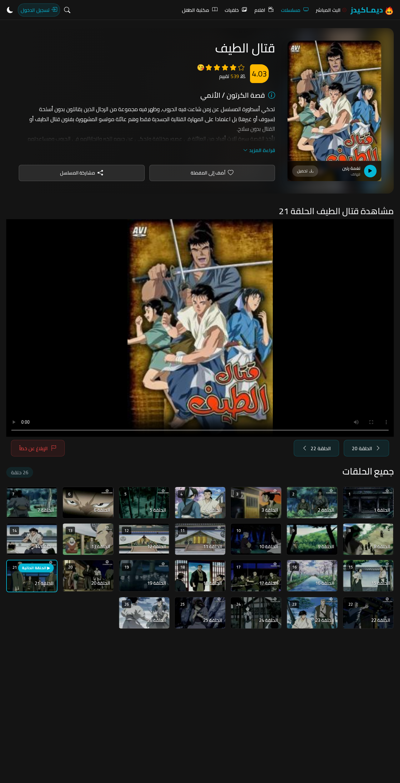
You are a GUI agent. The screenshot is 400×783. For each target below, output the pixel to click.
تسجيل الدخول (36, 10)
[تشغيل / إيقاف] (370, 171)
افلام (259, 10)
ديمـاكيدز (367, 10)
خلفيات (232, 10)
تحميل (302, 171)
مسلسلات (290, 10)
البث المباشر (328, 10)
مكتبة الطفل (195, 10)
